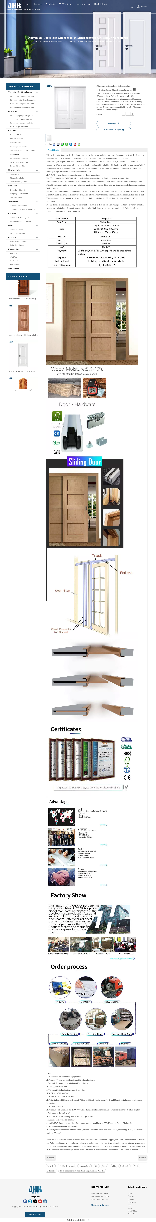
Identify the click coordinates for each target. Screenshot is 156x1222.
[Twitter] (35, 1201)
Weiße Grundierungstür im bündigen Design (25, 107)
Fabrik (136, 1166)
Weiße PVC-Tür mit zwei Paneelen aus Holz (107, 158)
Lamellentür (13, 237)
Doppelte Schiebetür (18, 190)
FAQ (129, 1205)
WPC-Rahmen (15, 264)
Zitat (96, 1166)
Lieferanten (51, 1171)
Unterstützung (83, 4)
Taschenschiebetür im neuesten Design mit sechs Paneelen (82, 1171)
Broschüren (132, 1202)
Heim (26, 4)
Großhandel (124, 1166)
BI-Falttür (12, 213)
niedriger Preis (84, 1166)
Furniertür (12, 111)
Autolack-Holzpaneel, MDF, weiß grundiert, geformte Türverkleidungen (23, 311)
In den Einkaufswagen (112, 130)
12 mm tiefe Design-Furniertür (21, 123)
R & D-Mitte (132, 1211)
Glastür (11, 225)
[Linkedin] (30, 1201)
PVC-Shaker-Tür (16, 138)
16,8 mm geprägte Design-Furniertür (24, 116)
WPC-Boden (13, 268)
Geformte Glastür (16, 229)
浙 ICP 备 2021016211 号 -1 (78, 1220)
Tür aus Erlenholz (17, 178)
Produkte (50, 4)
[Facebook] (25, 1201)
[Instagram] (45, 1201)
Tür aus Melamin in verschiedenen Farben (25, 150)
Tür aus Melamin (15, 143)
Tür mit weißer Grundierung (20, 92)
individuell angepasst (66, 1166)
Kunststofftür (13, 249)
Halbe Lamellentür (17, 245)
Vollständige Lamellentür (19, 241)
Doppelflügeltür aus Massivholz (22, 221)
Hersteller (50, 1166)
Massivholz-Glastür (17, 233)
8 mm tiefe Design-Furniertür (21, 119)
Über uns (37, 4)
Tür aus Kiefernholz (17, 174)
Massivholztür (14, 170)
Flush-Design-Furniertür (19, 127)
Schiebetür (12, 186)
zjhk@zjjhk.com (102, 1199)
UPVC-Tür (14, 261)
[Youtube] (40, 1201)
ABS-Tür (13, 257)
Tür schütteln (13, 154)
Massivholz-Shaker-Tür (19, 162)
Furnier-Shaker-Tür (17, 166)
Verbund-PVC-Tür (17, 135)
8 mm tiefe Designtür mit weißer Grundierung (25, 104)
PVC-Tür (12, 131)
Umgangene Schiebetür (19, 194)
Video (130, 1208)
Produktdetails (53, 150)
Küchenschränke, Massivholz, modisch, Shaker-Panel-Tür (23, 384)
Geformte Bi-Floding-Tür (19, 218)
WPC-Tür (13, 253)
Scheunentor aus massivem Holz (22, 209)
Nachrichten (100, 4)
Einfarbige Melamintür (18, 147)
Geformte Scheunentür (18, 206)
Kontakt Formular (35, 1214)
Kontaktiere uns (32, 9)
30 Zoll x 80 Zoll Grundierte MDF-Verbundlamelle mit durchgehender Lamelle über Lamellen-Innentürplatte (23, 347)
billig (114, 1166)
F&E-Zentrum (65, 4)
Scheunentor (13, 201)
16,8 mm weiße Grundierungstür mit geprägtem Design (25, 100)
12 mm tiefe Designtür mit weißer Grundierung (25, 96)
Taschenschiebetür (17, 197)
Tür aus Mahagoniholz (18, 182)
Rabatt (104, 1166)
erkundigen (112, 123)
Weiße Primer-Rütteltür (19, 159)
